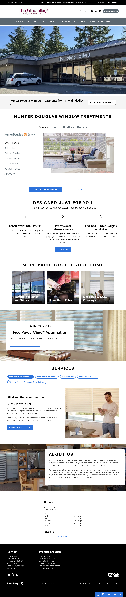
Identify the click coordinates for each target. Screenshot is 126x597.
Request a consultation (20, 427)
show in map (63, 536)
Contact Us (63, 249)
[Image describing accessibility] (113, 574)
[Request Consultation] (115, 594)
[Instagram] (100, 11)
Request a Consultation (101, 102)
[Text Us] (103, 594)
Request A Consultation (45, 189)
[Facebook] (92, 11)
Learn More (80, 189)
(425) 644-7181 (49, 532)
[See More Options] (120, 594)
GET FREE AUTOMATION (25, 344)
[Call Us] (98, 594)
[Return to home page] (41, 11)
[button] (9, 11)
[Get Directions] (109, 594)
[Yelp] (96, 11)
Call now (14, 21)
